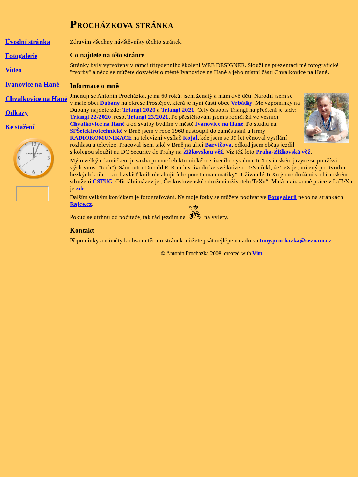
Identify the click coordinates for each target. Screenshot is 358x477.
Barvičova (218, 144)
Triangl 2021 (177, 110)
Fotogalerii (282, 197)
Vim (257, 253)
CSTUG (103, 181)
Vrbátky (241, 103)
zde (80, 188)
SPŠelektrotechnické (96, 130)
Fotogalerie (21, 55)
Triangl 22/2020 (90, 116)
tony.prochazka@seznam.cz (295, 240)
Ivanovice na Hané (32, 84)
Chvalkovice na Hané (36, 98)
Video (13, 70)
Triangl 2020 (139, 110)
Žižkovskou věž (203, 151)
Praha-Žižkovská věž (283, 151)
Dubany (110, 103)
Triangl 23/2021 (148, 116)
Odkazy (16, 112)
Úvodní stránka (27, 41)
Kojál (190, 137)
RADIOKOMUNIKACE (101, 137)
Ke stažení (19, 127)
